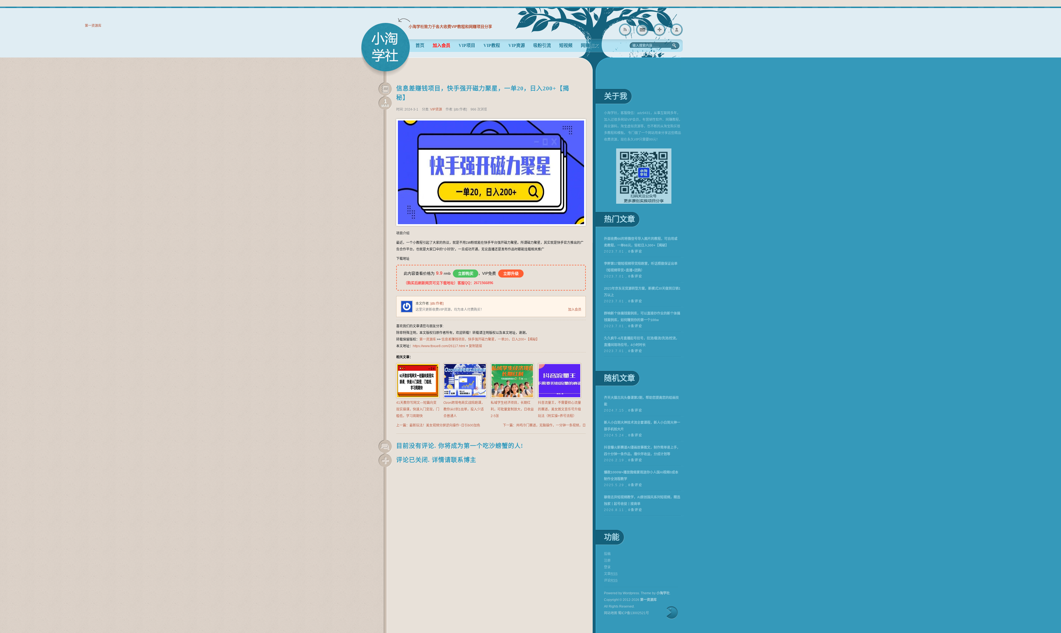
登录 (676, 29)
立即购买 (465, 273)
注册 (607, 561)
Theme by (655, 593)
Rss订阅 (625, 29)
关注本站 (659, 29)
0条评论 (635, 251)
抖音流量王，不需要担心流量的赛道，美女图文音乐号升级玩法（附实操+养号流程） (559, 409)
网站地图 (610, 613)
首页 (420, 45)
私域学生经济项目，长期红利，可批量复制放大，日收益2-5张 (512, 409)
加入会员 (574, 310)
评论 (611, 580)
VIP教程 (492, 45)
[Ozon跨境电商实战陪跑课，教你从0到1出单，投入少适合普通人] (465, 397)
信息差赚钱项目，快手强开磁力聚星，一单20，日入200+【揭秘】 (490, 339)
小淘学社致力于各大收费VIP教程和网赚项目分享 (450, 26)
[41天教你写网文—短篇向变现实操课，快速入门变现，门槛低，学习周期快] (417, 397)
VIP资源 (516, 45)
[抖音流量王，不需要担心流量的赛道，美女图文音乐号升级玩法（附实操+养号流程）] (559, 397)
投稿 (607, 554)
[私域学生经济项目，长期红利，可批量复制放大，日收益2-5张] (512, 397)
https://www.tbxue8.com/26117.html (439, 346)
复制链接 (475, 346)
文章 (611, 574)
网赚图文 (589, 45)
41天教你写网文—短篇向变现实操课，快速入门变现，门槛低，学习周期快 (417, 409)
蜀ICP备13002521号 (633, 613)
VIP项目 (467, 45)
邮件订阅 (642, 29)
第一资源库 (385, 49)
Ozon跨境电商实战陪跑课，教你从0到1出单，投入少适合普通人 (464, 409)
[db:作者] (436, 303)
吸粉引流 (542, 45)
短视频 (565, 45)
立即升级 (511, 273)
